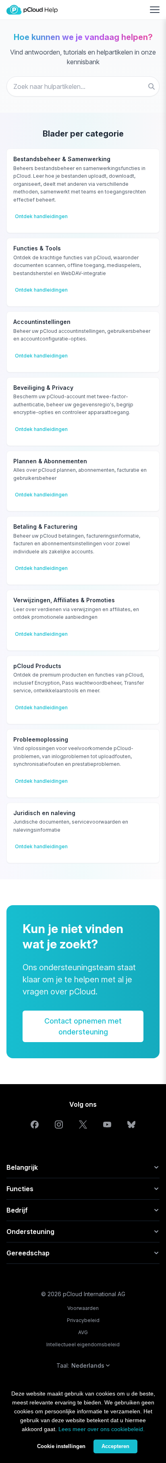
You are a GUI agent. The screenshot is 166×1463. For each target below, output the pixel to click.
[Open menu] (155, 9)
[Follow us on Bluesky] (131, 1124)
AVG (83, 1332)
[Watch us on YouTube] (107, 1124)
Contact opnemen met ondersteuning (83, 1026)
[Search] (151, 86)
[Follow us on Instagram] (58, 1124)
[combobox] (83, 86)
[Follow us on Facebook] (34, 1124)
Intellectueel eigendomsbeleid (83, 1344)
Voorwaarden (83, 1308)
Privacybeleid (83, 1320)
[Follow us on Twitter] (83, 1124)
